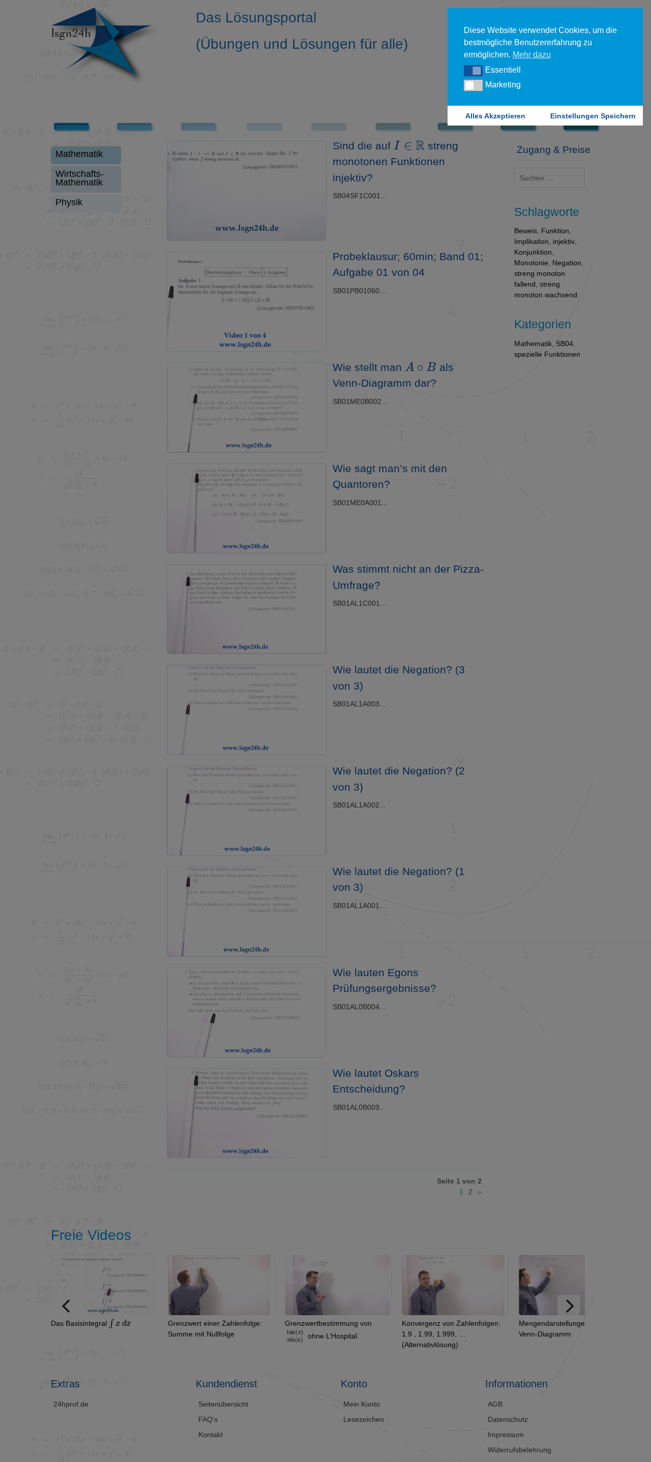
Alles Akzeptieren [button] (495, 116)
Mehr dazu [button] (532, 54)
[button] (473, 70)
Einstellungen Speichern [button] (593, 116)
